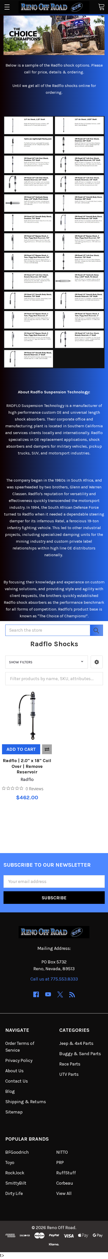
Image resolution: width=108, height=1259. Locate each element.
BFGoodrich (17, 1152)
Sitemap (14, 1112)
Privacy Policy (18, 1060)
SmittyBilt (15, 1183)
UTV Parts (69, 1074)
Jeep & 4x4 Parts (76, 1043)
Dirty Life (14, 1193)
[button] (97, 662)
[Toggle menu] (7, 7)
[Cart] (101, 6)
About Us (14, 1071)
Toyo (9, 1162)
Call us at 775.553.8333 (54, 979)
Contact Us (16, 1081)
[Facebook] (36, 994)
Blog (10, 1091)
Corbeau (64, 1183)
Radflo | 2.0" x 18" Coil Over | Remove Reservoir (27, 766)
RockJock (14, 1173)
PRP (60, 1162)
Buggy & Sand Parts (80, 1053)
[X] (60, 994)
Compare (47, 749)
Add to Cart (21, 749)
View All (64, 1193)
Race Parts (69, 1064)
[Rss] (72, 994)
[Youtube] (48, 994)
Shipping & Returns (25, 1101)
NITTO (62, 1152)
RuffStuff (66, 1173)
